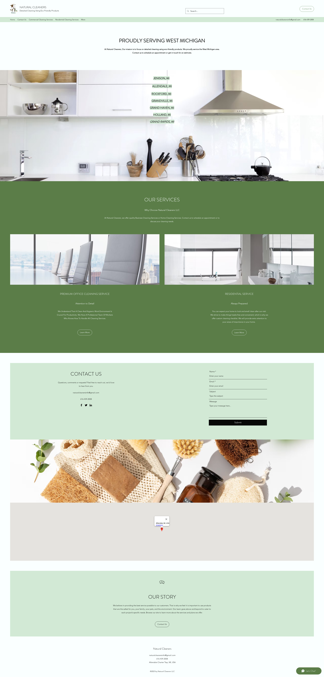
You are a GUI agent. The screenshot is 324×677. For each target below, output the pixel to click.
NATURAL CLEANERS (33, 7)
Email (211, 381)
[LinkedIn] (90, 405)
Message (213, 401)
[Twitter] (86, 405)
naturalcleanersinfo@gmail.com (288, 19)
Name (212, 371)
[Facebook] (81, 405)
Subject (212, 391)
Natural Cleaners (162, 649)
